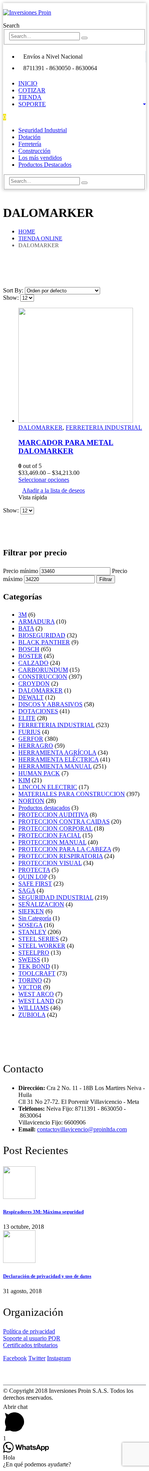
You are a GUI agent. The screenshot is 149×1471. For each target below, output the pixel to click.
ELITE (27, 718)
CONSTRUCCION (42, 676)
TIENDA (30, 97)
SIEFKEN (31, 911)
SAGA (26, 890)
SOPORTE (32, 104)
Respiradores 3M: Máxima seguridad (43, 1212)
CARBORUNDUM (43, 670)
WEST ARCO (36, 994)
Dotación (29, 137)
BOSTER (30, 656)
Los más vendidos (40, 157)
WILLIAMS (33, 1008)
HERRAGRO (35, 745)
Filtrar (105, 579)
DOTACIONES (38, 711)
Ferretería (29, 144)
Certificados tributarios (30, 1345)
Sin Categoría (34, 918)
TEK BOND (34, 966)
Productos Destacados (44, 164)
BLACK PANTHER (44, 642)
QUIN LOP (32, 876)
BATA (26, 628)
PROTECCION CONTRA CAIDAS (64, 821)
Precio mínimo (20, 571)
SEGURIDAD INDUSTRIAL (55, 897)
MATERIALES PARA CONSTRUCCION (71, 794)
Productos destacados (44, 807)
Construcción (34, 151)
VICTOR (30, 987)
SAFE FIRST (35, 883)
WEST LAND (36, 1001)
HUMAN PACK (39, 773)
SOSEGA (30, 925)
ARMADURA (36, 621)
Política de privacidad (29, 1331)
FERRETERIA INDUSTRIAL (104, 427)
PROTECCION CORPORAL (55, 828)
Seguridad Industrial (42, 130)
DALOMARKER (40, 427)
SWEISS (29, 959)
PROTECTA (34, 870)
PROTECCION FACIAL (49, 835)
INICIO (27, 83)
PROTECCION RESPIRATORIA (60, 856)
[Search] (84, 38)
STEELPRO (33, 952)
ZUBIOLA (31, 1014)
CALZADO (33, 663)
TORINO (30, 980)
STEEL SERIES (38, 939)
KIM (24, 780)
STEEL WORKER (41, 945)
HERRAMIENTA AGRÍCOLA (57, 752)
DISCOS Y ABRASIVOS (50, 704)
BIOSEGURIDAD (41, 635)
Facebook (15, 1358)
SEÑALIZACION (41, 904)
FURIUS (29, 732)
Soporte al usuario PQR (31, 1338)
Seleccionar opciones (43, 479)
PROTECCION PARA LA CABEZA (64, 849)
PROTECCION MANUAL (52, 842)
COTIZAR (31, 90)
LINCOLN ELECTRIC (47, 787)
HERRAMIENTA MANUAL (55, 766)
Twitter (36, 1358)
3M (22, 614)
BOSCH (28, 649)
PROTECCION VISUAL (50, 863)
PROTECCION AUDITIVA (53, 814)
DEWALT (31, 697)
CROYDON (34, 683)
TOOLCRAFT (36, 973)
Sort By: (14, 290)
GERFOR (30, 739)
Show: (11, 297)
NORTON (31, 801)
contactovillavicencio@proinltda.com (82, 1129)
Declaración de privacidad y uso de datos (47, 1276)
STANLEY (32, 932)
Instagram (59, 1358)
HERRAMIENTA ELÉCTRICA (58, 759)
